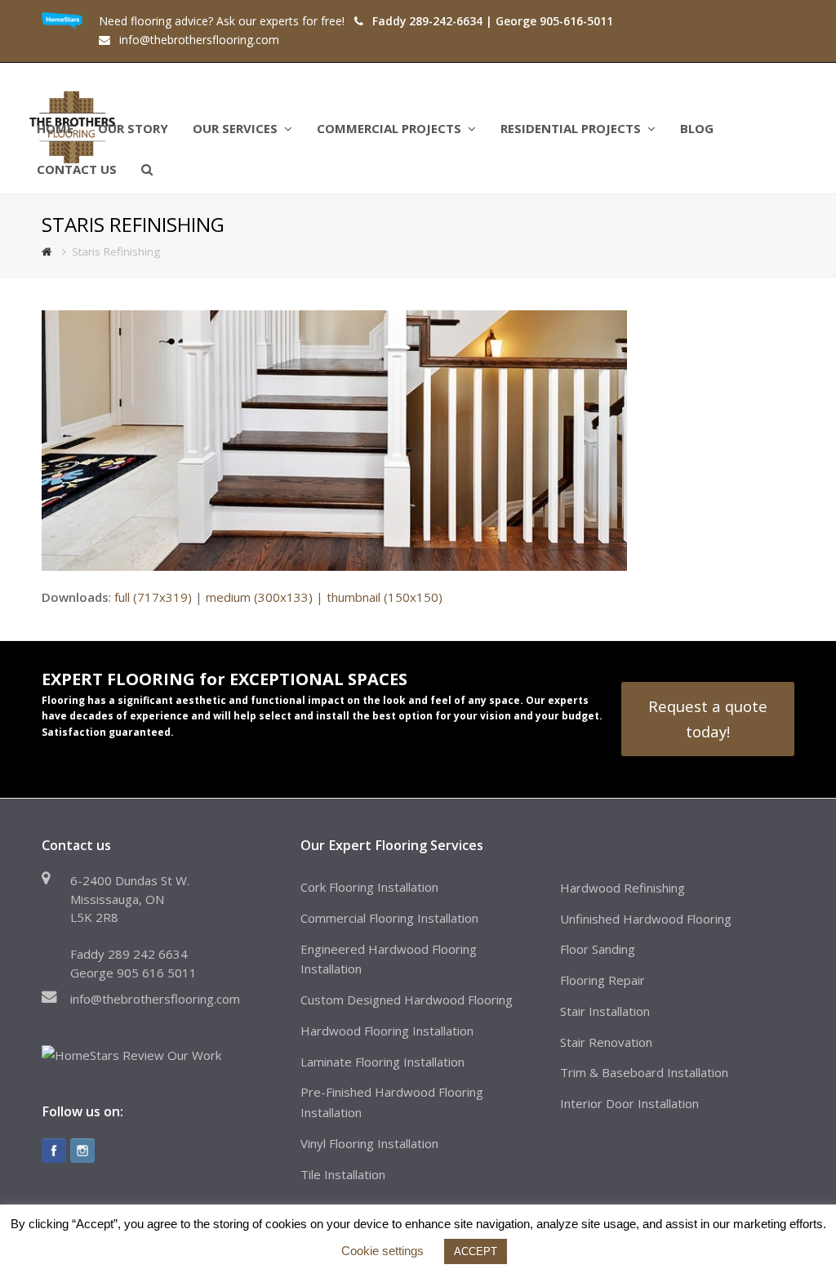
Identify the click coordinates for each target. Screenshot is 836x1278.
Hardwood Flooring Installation (387, 1030)
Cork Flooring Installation (369, 887)
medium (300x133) (259, 597)
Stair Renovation (606, 1042)
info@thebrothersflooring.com (155, 999)
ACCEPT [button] (475, 1251)
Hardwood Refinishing (622, 887)
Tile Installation (342, 1174)
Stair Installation (605, 1011)
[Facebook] (54, 1150)
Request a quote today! (707, 718)
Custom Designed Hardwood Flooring (406, 999)
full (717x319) (153, 597)
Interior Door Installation (629, 1103)
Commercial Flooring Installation (389, 918)
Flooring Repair (602, 980)
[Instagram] (82, 1150)
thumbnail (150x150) (384, 597)
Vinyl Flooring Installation (369, 1143)
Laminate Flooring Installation (382, 1061)
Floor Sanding (597, 949)
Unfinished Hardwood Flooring (646, 919)
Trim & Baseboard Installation (644, 1072)
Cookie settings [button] (382, 1251)
